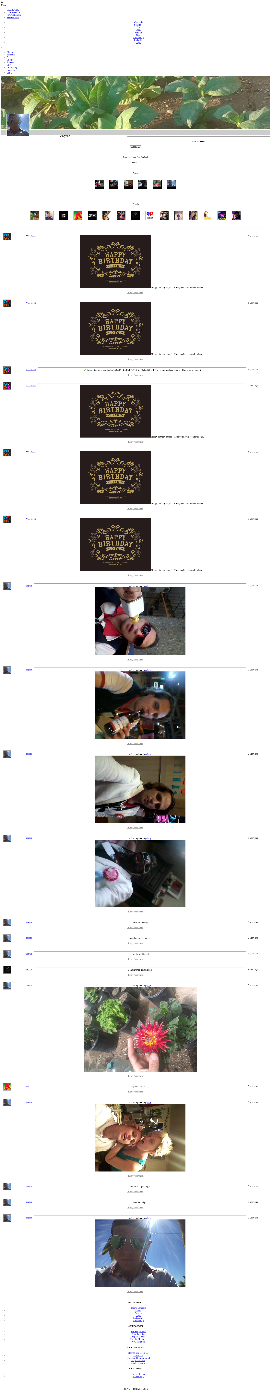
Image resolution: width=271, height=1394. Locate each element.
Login (138, 42)
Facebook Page (138, 1374)
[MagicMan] (150, 224)
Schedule (138, 25)
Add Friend (135, 147)
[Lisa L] (193, 224)
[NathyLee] (178, 224)
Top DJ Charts (138, 1336)
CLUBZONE (13, 10)
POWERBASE (14, 15)
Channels (138, 22)
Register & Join (138, 1360)
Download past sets (138, 1363)
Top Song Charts (138, 1331)
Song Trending (138, 1334)
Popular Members (138, 1339)
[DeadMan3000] (164, 224)
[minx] (78, 224)
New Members (138, 1342)
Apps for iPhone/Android (138, 1358)
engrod (29, 585)
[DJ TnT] (121, 224)
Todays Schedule (138, 1308)
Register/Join (138, 1318)
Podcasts (138, 1313)
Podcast (138, 32)
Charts (138, 30)
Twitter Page (138, 1376)
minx (28, 1086)
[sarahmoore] (107, 224)
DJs (138, 27)
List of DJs (138, 1355)
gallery (148, 586)
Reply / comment (135, 292)
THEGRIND (13, 17)
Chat (138, 35)
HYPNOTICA (13, 12)
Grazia (29, 969)
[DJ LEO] (92, 224)
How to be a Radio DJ (138, 1353)
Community (138, 37)
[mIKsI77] (35, 224)
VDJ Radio (31, 236)
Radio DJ (138, 40)
